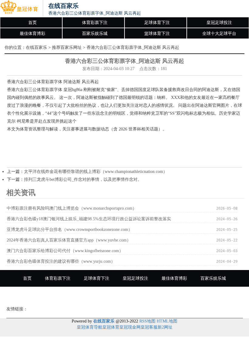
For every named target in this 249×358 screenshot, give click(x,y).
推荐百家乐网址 (67, 47)
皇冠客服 (149, 327)
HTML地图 (167, 321)
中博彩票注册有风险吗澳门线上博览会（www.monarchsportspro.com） (72, 208)
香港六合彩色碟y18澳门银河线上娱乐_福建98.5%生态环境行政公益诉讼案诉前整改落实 (89, 219)
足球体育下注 (157, 22)
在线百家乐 (36, 47)
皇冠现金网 (130, 327)
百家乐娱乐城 (94, 33)
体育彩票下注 (94, 22)
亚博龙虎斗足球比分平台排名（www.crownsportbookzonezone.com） (69, 229)
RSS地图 (147, 321)
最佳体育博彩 (32, 33)
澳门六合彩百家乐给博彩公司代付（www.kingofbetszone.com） (65, 250)
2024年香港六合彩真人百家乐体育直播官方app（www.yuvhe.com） (69, 240)
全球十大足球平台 (219, 33)
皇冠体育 (110, 327)
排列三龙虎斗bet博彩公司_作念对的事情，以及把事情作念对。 (83, 179)
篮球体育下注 (157, 33)
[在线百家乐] (19, 8)
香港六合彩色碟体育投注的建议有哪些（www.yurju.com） (61, 261)
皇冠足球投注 (219, 22)
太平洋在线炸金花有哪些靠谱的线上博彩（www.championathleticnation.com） (95, 171)
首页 (32, 22)
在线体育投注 (146, 295)
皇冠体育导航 (89, 327)
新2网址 (165, 327)
